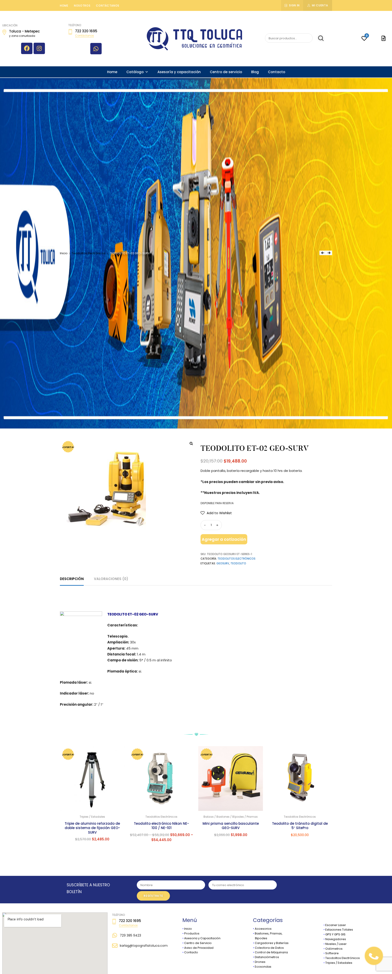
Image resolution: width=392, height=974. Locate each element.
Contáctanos (107, 5)
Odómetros (334, 949)
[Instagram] (39, 48)
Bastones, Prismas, (268, 933)
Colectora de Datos (269, 948)
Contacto (276, 72)
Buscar (319, 38)
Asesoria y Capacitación (202, 938)
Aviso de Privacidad (198, 948)
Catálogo (135, 72)
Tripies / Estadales (338, 963)
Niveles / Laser (336, 944)
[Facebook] (26, 48)
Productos (191, 933)
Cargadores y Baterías (272, 943)
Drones (260, 962)
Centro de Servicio (198, 943)
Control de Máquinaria (271, 952)
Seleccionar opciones (161, 850)
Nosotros (82, 5)
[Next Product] (329, 253)
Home (64, 5)
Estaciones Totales (339, 929)
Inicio (64, 253)
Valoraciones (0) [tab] (111, 578)
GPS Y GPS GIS (335, 934)
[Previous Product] (322, 253)
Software (332, 953)
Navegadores (335, 939)
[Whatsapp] (96, 48)
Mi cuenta (320, 5)
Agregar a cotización (224, 539)
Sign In (294, 5)
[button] (216, 513)
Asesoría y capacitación (179, 72)
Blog (255, 72)
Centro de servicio (226, 72)
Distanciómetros (267, 957)
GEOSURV (222, 563)
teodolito (238, 563)
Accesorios (263, 929)
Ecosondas (263, 966)
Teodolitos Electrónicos (88, 253)
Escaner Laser (335, 925)
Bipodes (260, 938)
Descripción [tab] (72, 578)
